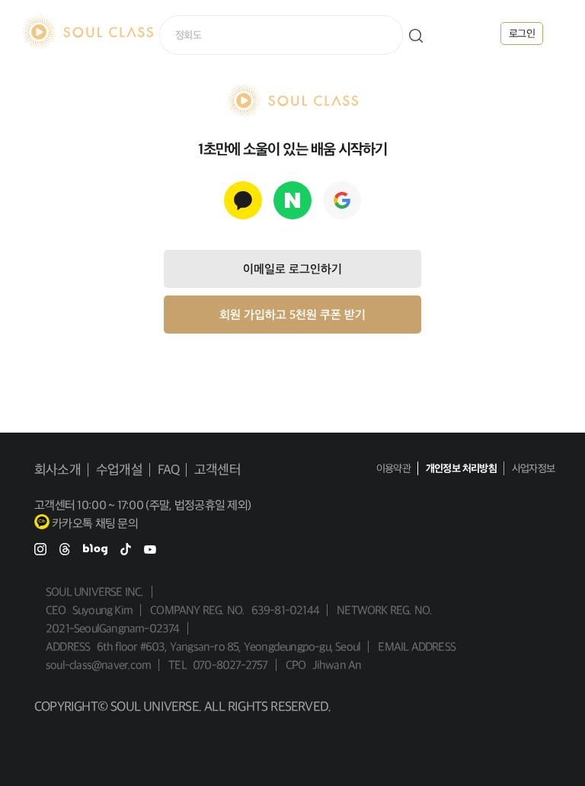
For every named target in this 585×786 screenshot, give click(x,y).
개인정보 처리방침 (461, 468)
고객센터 (217, 470)
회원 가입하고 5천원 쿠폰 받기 (292, 314)
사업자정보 (533, 468)
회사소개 (57, 470)
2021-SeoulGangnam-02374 (113, 628)
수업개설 (119, 470)
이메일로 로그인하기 (292, 269)
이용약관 (393, 468)
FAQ (169, 470)
